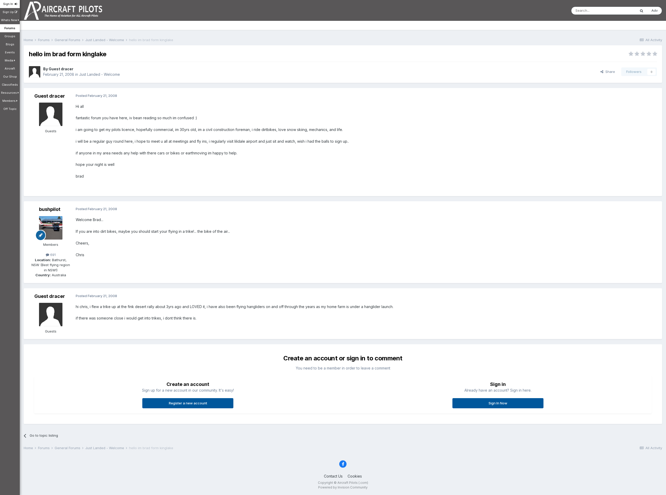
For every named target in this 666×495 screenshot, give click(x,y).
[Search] (641, 11)
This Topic (620, 10)
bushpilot (49, 209)
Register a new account (188, 403)
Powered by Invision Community (343, 487)
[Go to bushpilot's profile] (50, 228)
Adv (654, 10)
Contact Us (333, 476)
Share (609, 72)
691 (52, 255)
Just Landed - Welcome (99, 74)
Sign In (9, 4)
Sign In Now (498, 403)
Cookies (355, 476)
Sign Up (9, 12)
